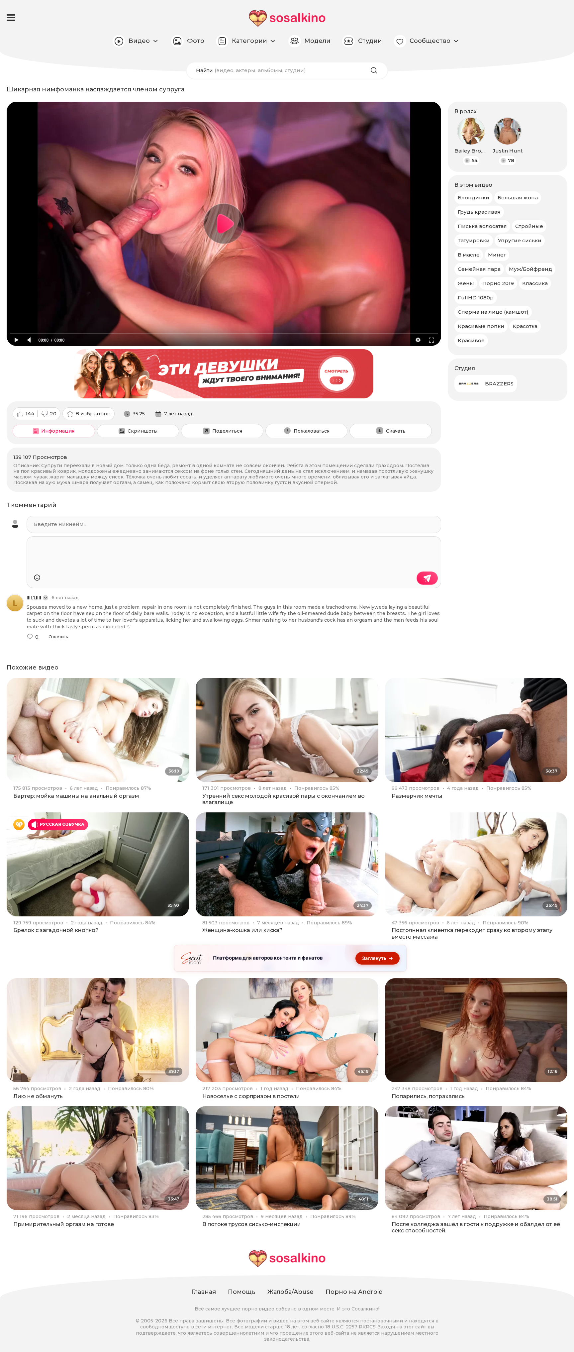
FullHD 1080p (476, 297)
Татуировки (474, 240)
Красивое (471, 340)
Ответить (58, 637)
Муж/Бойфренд (530, 269)
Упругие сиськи (519, 240)
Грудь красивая (479, 212)
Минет (497, 255)
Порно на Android (354, 1292)
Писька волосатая (482, 226)
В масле (469, 255)
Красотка (525, 326)
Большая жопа (518, 197)
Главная (203, 1292)
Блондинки (473, 197)
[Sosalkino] (287, 18)
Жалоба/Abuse (290, 1292)
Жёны (466, 283)
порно (249, 1309)
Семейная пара (479, 269)
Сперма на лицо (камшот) (493, 312)
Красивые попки (481, 326)
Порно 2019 (498, 283)
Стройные (529, 226)
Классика (535, 283)
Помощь (241, 1292)
